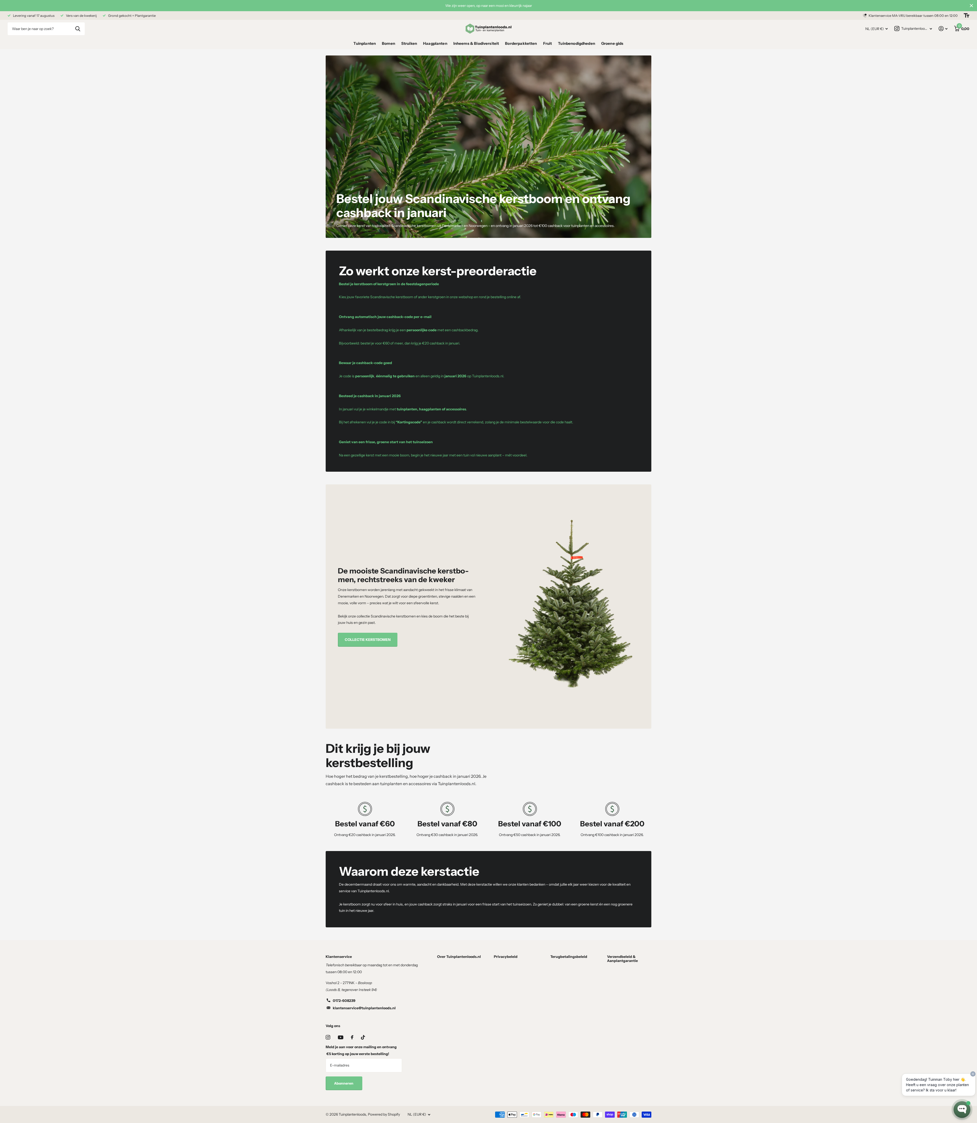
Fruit (547, 43)
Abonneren (344, 1083)
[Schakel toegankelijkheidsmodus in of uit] (966, 15)
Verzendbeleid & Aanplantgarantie (622, 958)
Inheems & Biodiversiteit (476, 43)
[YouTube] (340, 1037)
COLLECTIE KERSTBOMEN (368, 639)
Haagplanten (435, 43)
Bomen (388, 43)
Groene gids (612, 43)
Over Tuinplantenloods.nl (459, 956)
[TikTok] (363, 1037)
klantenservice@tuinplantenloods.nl (364, 1008)
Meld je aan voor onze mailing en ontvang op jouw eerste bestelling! (361, 1050)
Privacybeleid (506, 956)
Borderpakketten (521, 43)
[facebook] (352, 1037)
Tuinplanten (364, 43)
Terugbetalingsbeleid (568, 956)
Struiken (409, 43)
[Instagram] (328, 1037)
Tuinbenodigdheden (576, 43)
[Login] (943, 28)
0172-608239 (344, 1000)
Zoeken (78, 28)
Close (971, 5)
